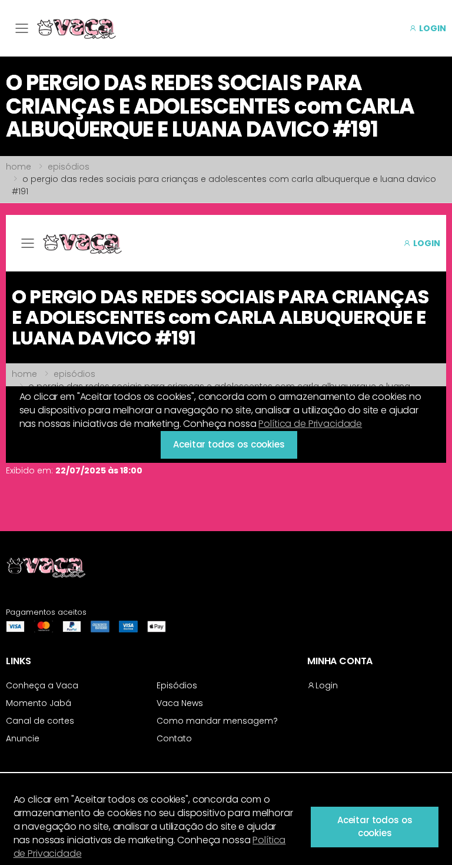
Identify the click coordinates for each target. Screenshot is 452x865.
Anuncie (22, 738)
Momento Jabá (38, 703)
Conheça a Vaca (42, 685)
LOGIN (431, 28)
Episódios (177, 685)
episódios (68, 167)
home (18, 167)
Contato (174, 738)
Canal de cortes (40, 721)
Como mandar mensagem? (217, 721)
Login (326, 685)
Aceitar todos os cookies (375, 827)
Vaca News (180, 703)
